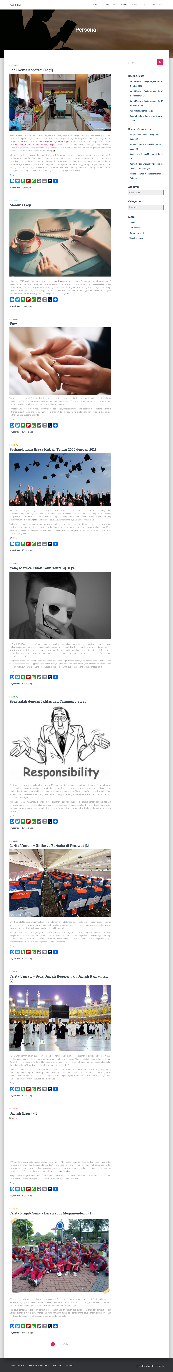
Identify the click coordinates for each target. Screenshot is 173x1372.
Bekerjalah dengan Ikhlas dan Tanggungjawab (47, 701)
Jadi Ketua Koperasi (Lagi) (31, 70)
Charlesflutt (134, 164)
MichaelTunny (135, 144)
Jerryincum (134, 135)
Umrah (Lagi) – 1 (23, 1113)
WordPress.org (136, 238)
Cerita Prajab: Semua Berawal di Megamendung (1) (51, 1213)
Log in (132, 222)
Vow (13, 323)
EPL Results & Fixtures (152, 5)
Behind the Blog (109, 5)
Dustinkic (133, 154)
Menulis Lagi (20, 205)
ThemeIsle (159, 1366)
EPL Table (135, 5)
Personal (13, 65)
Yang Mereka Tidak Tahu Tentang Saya (42, 568)
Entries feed (134, 228)
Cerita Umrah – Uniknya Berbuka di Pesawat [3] (49, 845)
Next (65, 1344)
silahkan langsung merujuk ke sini (61, 1171)
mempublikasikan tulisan (60, 281)
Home (95, 5)
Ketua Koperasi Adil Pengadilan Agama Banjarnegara (32, 145)
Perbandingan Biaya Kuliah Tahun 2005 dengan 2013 (53, 449)
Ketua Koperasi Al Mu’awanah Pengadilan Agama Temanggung (44, 141)
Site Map (123, 5)
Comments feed (136, 233)
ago (27, 187)
